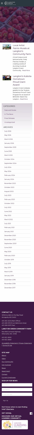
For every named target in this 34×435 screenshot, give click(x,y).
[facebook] (31, 414)
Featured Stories (10, 110)
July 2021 (7, 223)
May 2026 (7, 135)
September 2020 (10, 243)
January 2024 (9, 179)
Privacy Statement (25, 343)
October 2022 (9, 203)
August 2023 (9, 191)
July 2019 (7, 263)
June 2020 (8, 247)
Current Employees (9, 377)
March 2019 (8, 271)
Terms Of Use (7, 345)
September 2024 (10, 163)
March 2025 (8, 155)
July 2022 (7, 207)
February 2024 (9, 175)
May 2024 (7, 171)
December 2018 (10, 279)
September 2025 (10, 147)
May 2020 (7, 251)
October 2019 (9, 259)
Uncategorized (9, 122)
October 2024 (9, 159)
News (4, 368)
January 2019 (9, 275)
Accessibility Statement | (10, 343)
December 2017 (9, 288)
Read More (26, 70)
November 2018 (10, 283)
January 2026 (9, 143)
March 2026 (8, 139)
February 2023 (9, 199)
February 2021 (9, 227)
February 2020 (9, 255)
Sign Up (5, 400)
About (4, 355)
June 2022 (8, 211)
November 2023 (10, 183)
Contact (4, 374)
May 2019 (7, 267)
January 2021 (9, 231)
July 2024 (7, 167)
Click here (10, 409)
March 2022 (8, 219)
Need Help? (6, 371)
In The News (8, 114)
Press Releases (9, 118)
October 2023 (9, 187)
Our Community (7, 362)
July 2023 (7, 195)
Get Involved (6, 365)
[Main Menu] (2, 3)
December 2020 (10, 235)
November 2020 (10, 239)
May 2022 (7, 215)
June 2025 (8, 151)
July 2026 (7, 131)
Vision (4, 358)
